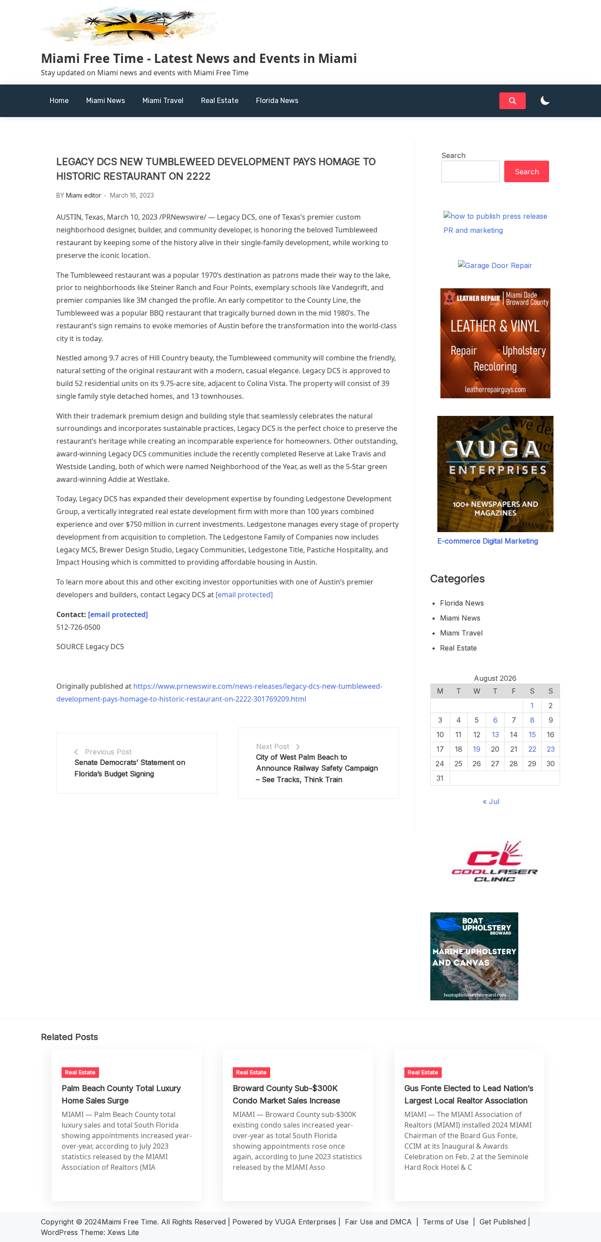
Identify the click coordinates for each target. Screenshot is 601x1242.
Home (59, 100)
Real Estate (219, 100)
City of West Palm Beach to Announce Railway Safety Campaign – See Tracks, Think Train (317, 768)
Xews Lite (123, 1232)
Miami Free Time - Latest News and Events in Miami (199, 58)
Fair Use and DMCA (378, 1221)
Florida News (277, 100)
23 (551, 749)
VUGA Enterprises (305, 1221)
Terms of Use (446, 1221)
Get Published (503, 1221)
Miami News (105, 100)
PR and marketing (473, 230)
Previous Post (108, 751)
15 (532, 734)
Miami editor (83, 195)
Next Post (272, 746)
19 (476, 749)
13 (495, 734)
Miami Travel (163, 100)
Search (453, 155)
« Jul (491, 801)
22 (532, 749)
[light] (545, 101)
